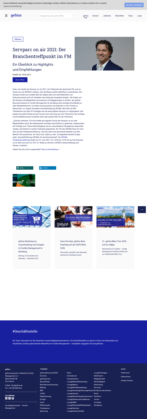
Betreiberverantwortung (49, 385)
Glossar (95, 16)
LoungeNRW (71, 402)
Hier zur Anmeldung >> (50, 149)
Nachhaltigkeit (99, 382)
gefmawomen (45, 379)
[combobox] (56, 16)
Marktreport (98, 376)
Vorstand (97, 402)
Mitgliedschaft (99, 379)
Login (139, 16)
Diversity (43, 376)
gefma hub (85, 16)
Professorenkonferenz (102, 390)
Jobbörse (107, 16)
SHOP (123, 369)
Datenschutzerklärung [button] (13, 6)
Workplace (98, 405)
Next (142, 209)
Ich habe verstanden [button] (134, 5)
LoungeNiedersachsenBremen (78, 399)
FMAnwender (45, 405)
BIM (41, 390)
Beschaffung (44, 382)
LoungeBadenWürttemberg (77, 382)
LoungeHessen (72, 393)
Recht (96, 393)
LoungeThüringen (100, 373)
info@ (17, 385)
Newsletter (119, 16)
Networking (98, 385)
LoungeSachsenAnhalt (75, 411)
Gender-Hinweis (127, 381)
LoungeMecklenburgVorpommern (80, 396)
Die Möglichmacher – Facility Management (16, 406)
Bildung (43, 388)
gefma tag (44, 411)
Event (42, 402)
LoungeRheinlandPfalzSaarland (78, 405)
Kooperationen (72, 379)
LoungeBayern (72, 385)
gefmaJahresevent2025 (49, 373)
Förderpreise (45, 408)
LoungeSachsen (73, 408)
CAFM (42, 393)
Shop (130, 16)
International (72, 376)
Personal (97, 388)
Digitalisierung (45, 396)
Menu (6, 15)
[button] (24, 168)
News (69, 373)
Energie (43, 399)
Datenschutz (125, 377)
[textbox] (56, 16)
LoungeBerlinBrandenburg (76, 388)
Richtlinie (97, 396)
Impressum (125, 373)
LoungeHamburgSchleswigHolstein (80, 390)
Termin (96, 399)
